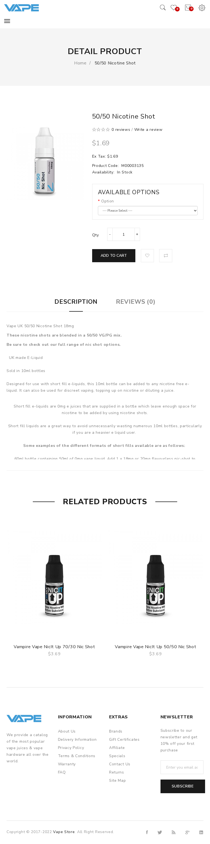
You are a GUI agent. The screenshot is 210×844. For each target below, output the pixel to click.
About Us (67, 731)
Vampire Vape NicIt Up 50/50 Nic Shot (155, 647)
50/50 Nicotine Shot (114, 63)
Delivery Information (77, 739)
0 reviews (121, 129)
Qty (95, 235)
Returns (116, 772)
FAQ (62, 772)
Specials (117, 756)
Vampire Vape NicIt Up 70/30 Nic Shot (54, 647)
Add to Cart (114, 255)
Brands (115, 731)
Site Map (117, 780)
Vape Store (64, 831)
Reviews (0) (136, 302)
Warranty (67, 764)
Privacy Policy (71, 747)
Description (76, 302)
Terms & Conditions (77, 756)
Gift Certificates (124, 739)
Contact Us (119, 764)
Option (107, 201)
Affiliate (117, 747)
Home (80, 63)
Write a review (148, 129)
